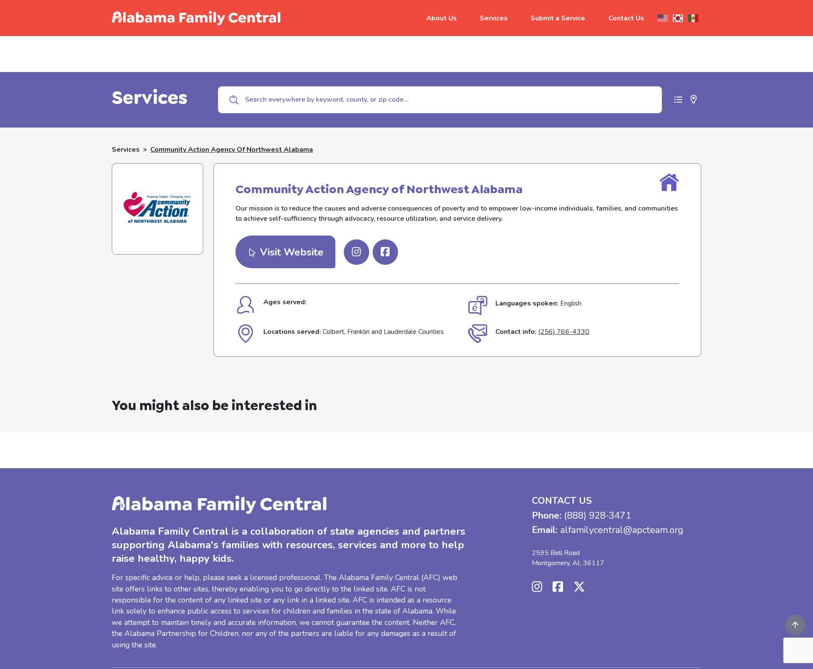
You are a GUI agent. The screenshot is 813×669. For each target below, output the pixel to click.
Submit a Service (558, 18)
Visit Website (290, 252)
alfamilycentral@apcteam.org (621, 530)
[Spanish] (693, 18)
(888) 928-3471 (597, 515)
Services (494, 18)
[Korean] (678, 18)
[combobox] (440, 99)
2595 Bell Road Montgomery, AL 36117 (568, 558)
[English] (663, 18)
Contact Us (626, 18)
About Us (441, 18)
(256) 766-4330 (563, 331)
